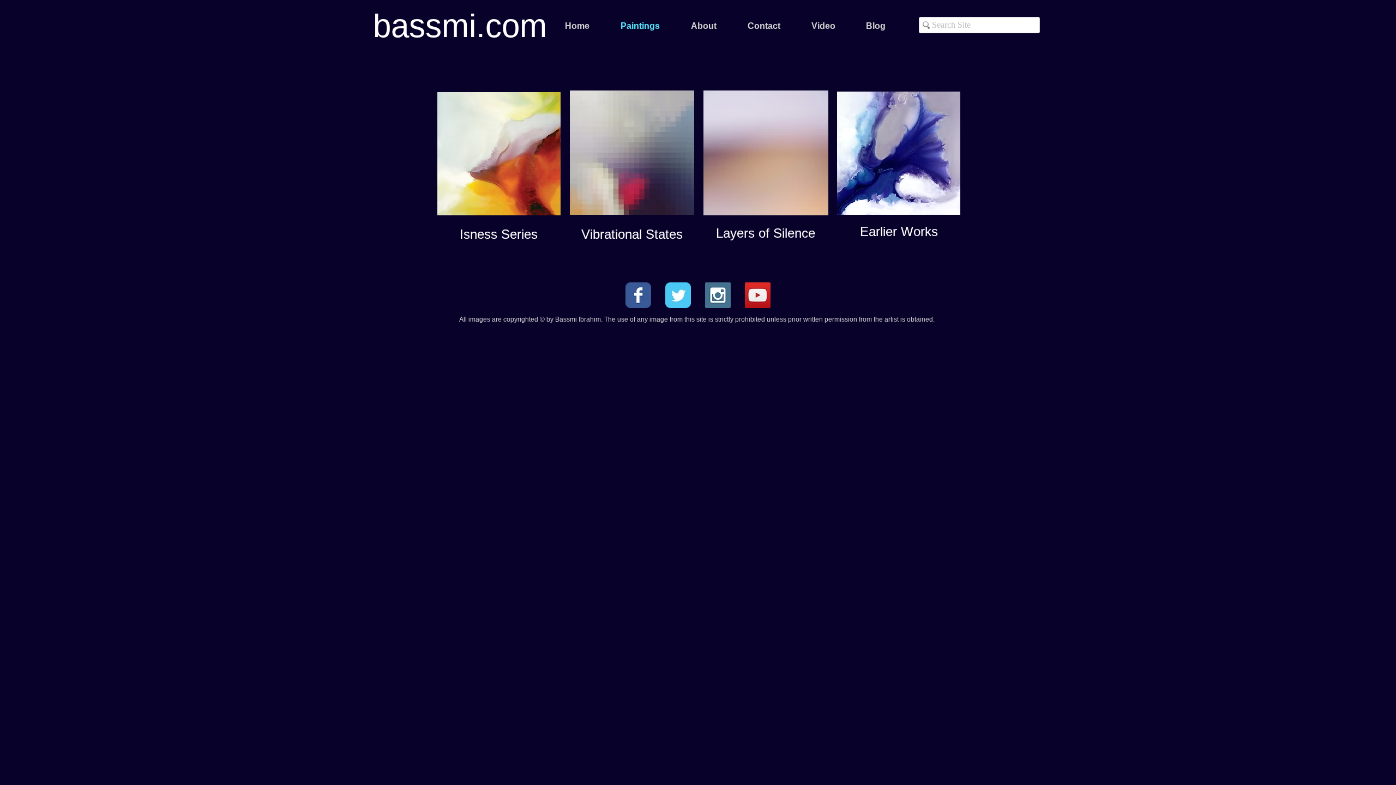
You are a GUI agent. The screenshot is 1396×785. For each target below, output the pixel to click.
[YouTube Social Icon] (758, 295)
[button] (703, 26)
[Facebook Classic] (638, 295)
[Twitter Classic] (678, 295)
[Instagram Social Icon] (718, 295)
